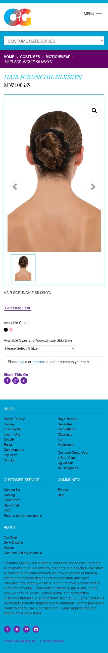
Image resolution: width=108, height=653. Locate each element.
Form (61, 439)
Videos (9, 547)
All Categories (68, 467)
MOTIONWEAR (58, 56)
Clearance (65, 434)
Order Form (12, 499)
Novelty (9, 439)
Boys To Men (67, 418)
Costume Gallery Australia (23, 552)
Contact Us (12, 489)
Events (63, 489)
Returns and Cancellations (23, 515)
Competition (66, 429)
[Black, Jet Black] (6, 330)
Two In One (12, 434)
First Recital (12, 429)
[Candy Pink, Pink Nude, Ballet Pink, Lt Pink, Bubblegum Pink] (11, 330)
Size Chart (11, 505)
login (23, 361)
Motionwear (66, 444)
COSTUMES (30, 56)
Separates (65, 424)
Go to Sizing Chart (17, 308)
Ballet (8, 444)
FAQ (7, 510)
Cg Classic (66, 462)
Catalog (9, 494)
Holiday (9, 424)
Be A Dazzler (13, 542)
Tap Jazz (10, 454)
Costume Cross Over (73, 452)
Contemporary (14, 449)
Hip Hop (9, 460)
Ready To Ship (14, 418)
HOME (9, 56)
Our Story (11, 537)
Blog (61, 494)
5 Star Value (67, 457)
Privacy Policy (53, 641)
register (38, 361)
